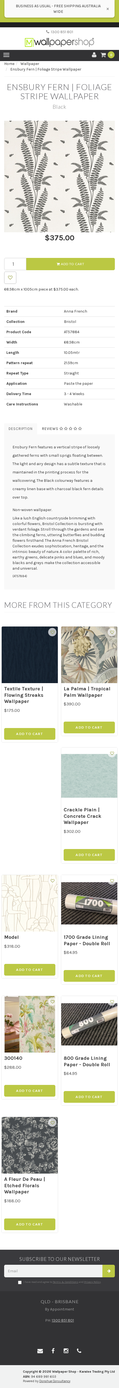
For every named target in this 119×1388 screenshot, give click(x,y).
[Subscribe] (108, 1271)
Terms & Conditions (65, 1282)
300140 (13, 1058)
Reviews (51, 429)
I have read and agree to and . (62, 1282)
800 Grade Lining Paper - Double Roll (87, 1061)
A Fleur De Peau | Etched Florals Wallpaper (24, 1185)
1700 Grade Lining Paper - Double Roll (87, 940)
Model (11, 937)
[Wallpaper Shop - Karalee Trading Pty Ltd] (59, 37)
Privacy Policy (92, 1282)
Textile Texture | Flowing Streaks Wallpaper (23, 695)
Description (21, 429)
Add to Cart (72, 264)
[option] (59, 176)
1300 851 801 (61, 32)
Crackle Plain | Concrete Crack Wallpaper (82, 816)
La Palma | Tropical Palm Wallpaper (87, 692)
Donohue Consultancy (54, 1381)
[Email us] (40, 1351)
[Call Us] (79, 1351)
